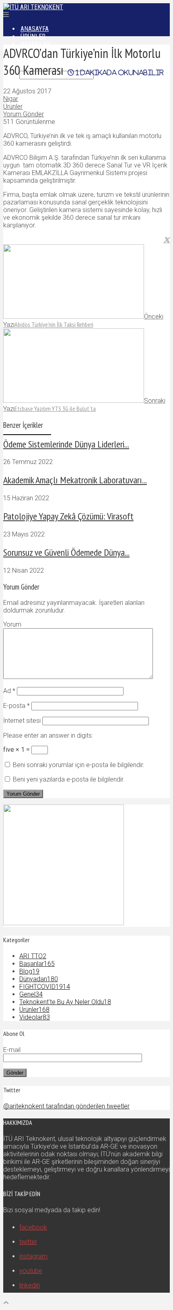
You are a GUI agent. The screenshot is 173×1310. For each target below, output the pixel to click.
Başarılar (37, 964)
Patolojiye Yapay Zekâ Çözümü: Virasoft (68, 516)
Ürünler (13, 106)
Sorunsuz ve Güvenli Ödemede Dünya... (66, 552)
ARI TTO (32, 956)
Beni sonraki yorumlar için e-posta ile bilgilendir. (78, 765)
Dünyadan (38, 979)
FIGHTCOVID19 (44, 986)
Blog (29, 971)
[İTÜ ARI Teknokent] (33, 7)
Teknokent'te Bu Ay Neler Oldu (65, 1002)
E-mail (12, 1050)
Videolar (34, 1017)
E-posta (16, 706)
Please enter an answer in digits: (48, 735)
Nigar (10, 99)
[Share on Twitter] (166, 239)
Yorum (12, 624)
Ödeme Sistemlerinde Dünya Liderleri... (66, 444)
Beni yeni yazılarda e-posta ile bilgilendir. (69, 779)
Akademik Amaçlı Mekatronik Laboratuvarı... (75, 480)
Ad (9, 691)
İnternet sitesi (22, 720)
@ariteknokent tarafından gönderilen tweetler (66, 1106)
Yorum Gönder (23, 114)
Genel (31, 994)
